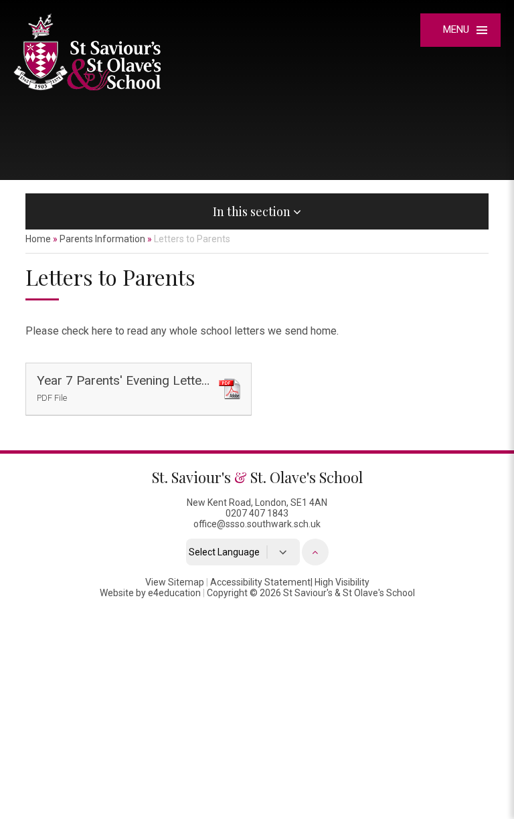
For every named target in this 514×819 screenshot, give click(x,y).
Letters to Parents (192, 239)
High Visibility (342, 582)
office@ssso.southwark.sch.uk (257, 524)
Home (38, 239)
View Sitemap (174, 582)
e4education (174, 592)
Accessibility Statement (260, 582)
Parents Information (102, 239)
